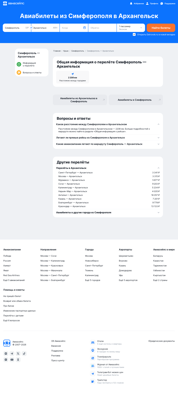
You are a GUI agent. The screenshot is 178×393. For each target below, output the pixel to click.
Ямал (6, 270)
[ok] (18, 359)
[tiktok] (24, 353)
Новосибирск (92, 260)
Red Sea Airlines (11, 275)
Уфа (121, 275)
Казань (122, 265)
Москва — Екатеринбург (52, 280)
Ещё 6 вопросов (11, 320)
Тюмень (89, 270)
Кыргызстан (159, 275)
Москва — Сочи (48, 256)
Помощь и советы (14, 289)
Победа (7, 256)
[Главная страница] (13, 3)
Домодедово (125, 270)
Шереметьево (126, 256)
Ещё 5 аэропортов (128, 280)
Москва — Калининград (52, 260)
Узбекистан (159, 270)
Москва (89, 256)
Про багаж (8, 306)
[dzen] (6, 359)
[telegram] (12, 353)
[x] (18, 353)
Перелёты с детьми (13, 315)
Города (89, 249)
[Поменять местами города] (31, 27)
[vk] (6, 353)
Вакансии (56, 346)
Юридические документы (162, 341)
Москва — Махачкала (51, 270)
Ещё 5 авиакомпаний (14, 280)
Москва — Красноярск (51, 265)
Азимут (7, 265)
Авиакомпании (12, 249)
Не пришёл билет (12, 296)
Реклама (55, 355)
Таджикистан (160, 265)
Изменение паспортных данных (19, 310)
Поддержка (57, 350)
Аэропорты (125, 249)
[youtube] (12, 359)
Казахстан (158, 260)
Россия (7, 260)
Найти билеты (161, 27)
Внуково (123, 260)
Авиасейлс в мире (164, 249)
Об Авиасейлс (58, 341)
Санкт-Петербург (94, 265)
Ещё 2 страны (160, 280)
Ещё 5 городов (92, 280)
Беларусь (158, 256)
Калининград (91, 275)
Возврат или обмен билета (17, 301)
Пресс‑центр (57, 360)
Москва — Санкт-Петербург (54, 275)
